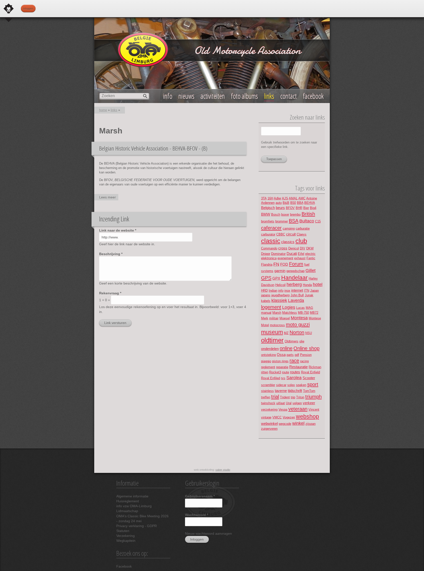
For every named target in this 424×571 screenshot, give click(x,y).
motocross (277, 325)
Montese (315, 318)
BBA (300, 203)
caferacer (271, 228)
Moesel (284, 318)
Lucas (300, 308)
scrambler (268, 385)
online (286, 348)
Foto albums (244, 96)
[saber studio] (8, 8)
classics (287, 242)
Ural (289, 403)
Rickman (315, 367)
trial (275, 396)
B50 (293, 203)
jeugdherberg (280, 295)
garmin (279, 271)
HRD (264, 290)
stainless (267, 391)
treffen (265, 397)
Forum (296, 264)
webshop (307, 416)
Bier (306, 208)
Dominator (278, 254)
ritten (264, 372)
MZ (286, 333)
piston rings (280, 361)
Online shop (306, 348)
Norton (297, 332)
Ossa (281, 354)
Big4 (313, 208)
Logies (288, 307)
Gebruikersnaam (200, 496)
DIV (302, 248)
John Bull (297, 295)
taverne (281, 391)
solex (291, 385)
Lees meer (108, 197)
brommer (281, 221)
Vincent (313, 409)
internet (297, 290)
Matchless (289, 312)
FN (276, 264)
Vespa (282, 409)
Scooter (309, 378)
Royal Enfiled (270, 378)
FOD (284, 264)
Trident (285, 397)
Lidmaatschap (127, 511)
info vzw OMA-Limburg (134, 506)
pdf (297, 355)
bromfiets (267, 221)
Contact (288, 96)
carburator (268, 234)
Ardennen (268, 203)
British (308, 214)
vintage (266, 417)
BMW (265, 214)
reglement (268, 367)
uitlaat (280, 403)
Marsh (276, 312)
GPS (266, 278)
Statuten (122, 531)
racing (304, 361)
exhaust (299, 258)
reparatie (282, 367)
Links (269, 96)
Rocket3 (275, 372)
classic (270, 240)
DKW (310, 248)
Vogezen (289, 417)
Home (103, 110)
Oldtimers (291, 341)
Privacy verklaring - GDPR (136, 526)
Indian (273, 290)
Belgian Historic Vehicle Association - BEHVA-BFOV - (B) (153, 148)
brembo (295, 214)
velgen (297, 403)
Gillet (310, 270)
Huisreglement (127, 501)
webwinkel (269, 423)
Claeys (301, 234)
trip (293, 397)
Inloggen (28, 8)
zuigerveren (269, 428)
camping (289, 228)
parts (290, 355)
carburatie (303, 228)
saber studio (222, 469)
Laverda (296, 300)
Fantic (310, 258)
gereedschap (295, 271)
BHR (299, 208)
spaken (301, 385)
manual (266, 312)
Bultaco (306, 221)
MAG (309, 308)
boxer (285, 214)
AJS (285, 198)
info (280, 290)
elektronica (269, 258)
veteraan (297, 409)
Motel (265, 325)
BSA (293, 220)
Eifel (301, 254)
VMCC (277, 417)
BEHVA (309, 203)
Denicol (293, 248)
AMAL (293, 198)
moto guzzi (298, 324)
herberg (294, 284)
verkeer (309, 403)
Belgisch (268, 208)
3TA (263, 198)
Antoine (311, 198)
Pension (306, 355)
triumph (313, 396)
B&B (286, 203)
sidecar (281, 385)
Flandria (266, 264)
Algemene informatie (132, 496)
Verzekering (125, 536)
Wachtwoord (196, 515)
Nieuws (186, 96)
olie (301, 341)
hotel (317, 284)
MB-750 (303, 312)
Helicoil (280, 285)
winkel (298, 423)
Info (167, 96)
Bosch (275, 214)
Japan (314, 290)
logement (271, 307)
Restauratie (298, 367)
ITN (306, 290)
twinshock (268, 403)
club (301, 240)
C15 (318, 221)
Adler (277, 198)
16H (270, 198)
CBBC (280, 234)
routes (295, 372)
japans (265, 295)
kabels (265, 301)
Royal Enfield (310, 372)
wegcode (285, 424)
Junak (309, 295)
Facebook (124, 566)
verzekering (269, 409)
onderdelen (270, 349)
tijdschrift (295, 391)
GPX (276, 278)
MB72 (314, 312)
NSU (308, 333)
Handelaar (294, 277)
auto (279, 203)
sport (312, 384)
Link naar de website (117, 230)
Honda (307, 285)
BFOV (290, 208)
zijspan (310, 424)
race (294, 360)
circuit (291, 234)
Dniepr (265, 254)
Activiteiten (212, 96)
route (285, 372)
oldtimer (272, 340)
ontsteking (268, 355)
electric (310, 254)
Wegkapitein (125, 541)
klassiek (279, 300)
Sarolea (294, 377)
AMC (301, 198)
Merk (264, 318)
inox (287, 290)
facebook (313, 96)
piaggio (266, 361)
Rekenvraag (110, 293)
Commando (269, 248)
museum (272, 332)
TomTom (309, 391)
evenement (285, 258)
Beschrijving (110, 254)
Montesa (299, 317)
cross (282, 248)
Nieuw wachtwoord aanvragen (208, 533)
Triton (300, 397)
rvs (283, 378)
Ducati (292, 253)
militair (273, 318)
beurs (280, 208)
